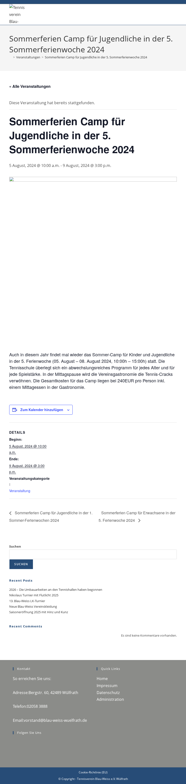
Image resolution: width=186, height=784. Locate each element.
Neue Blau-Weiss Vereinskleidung (33, 606)
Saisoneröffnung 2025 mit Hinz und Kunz (38, 612)
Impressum (107, 685)
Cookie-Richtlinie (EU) (93, 772)
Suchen (15, 546)
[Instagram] (14, 749)
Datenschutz (108, 692)
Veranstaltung (19, 490)
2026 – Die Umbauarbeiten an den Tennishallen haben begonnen (55, 589)
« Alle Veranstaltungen (30, 86)
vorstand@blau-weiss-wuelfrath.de (55, 720)
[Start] (10, 57)
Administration (110, 699)
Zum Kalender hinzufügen (41, 409)
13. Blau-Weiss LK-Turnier (27, 601)
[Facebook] (14, 742)
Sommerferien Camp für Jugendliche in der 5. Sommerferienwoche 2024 (96, 57)
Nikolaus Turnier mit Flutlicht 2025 (33, 595)
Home (102, 678)
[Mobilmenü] (175, 11)
